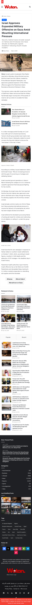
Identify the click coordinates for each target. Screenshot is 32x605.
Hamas (10, 279)
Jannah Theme (5, 599)
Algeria (16, 523)
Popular (8, 337)
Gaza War (22, 529)
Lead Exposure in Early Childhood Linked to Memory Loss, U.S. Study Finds (20, 344)
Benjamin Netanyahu (7, 526)
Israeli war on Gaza (16, 283)
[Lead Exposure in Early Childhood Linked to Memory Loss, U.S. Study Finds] (6, 345)
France (4, 529)
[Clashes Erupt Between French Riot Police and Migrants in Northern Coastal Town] (8, 299)
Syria (12, 538)
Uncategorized (6, 486)
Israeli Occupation (21, 532)
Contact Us (16, 588)
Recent (24, 337)
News (8, 16)
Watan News (6, 50)
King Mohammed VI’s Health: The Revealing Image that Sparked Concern (20, 426)
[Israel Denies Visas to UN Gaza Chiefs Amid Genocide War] (6, 123)
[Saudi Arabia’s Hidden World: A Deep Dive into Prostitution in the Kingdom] (6, 373)
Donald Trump (18, 526)
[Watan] (11, 7)
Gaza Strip (15, 529)
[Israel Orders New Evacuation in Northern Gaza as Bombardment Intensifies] (24, 299)
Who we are (24, 588)
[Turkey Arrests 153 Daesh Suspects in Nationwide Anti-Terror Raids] (24, 318)
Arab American (6, 470)
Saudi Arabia (5, 538)
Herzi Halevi (21, 279)
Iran (9, 532)
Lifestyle (4, 475)
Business (4, 473)
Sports (4, 483)
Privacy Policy (8, 588)
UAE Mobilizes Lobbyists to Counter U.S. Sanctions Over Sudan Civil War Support (20, 398)
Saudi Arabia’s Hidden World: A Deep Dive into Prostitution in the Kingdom (20, 372)
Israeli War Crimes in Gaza (8, 535)
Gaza (9, 529)
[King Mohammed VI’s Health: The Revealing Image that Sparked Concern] (6, 427)
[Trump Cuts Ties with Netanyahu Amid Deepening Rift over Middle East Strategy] (6, 381)
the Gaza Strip (19, 538)
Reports (4, 481)
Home (4, 16)
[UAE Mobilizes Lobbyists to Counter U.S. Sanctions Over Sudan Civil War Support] (6, 399)
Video (3, 489)
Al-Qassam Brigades (7, 523)
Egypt (25, 526)
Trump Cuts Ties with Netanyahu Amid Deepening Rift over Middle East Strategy (21, 380)
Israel (13, 532)
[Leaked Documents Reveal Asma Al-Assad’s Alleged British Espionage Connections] (6, 417)
